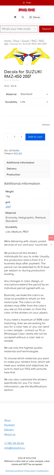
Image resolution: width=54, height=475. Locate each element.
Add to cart (35, 137)
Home (7, 41)
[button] (23, 17)
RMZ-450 (18, 153)
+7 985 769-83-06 (14, 443)
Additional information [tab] (20, 162)
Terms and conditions (14, 471)
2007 (8, 207)
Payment (9, 425)
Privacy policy (30, 471)
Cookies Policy (43, 471)
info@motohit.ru (14, 448)
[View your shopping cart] (15, 17)
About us (9, 434)
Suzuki (25, 41)
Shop (16, 41)
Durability (11, 102)
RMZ (34, 41)
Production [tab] (13, 174)
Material (11, 94)
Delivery (9, 429)
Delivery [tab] (11, 168)
